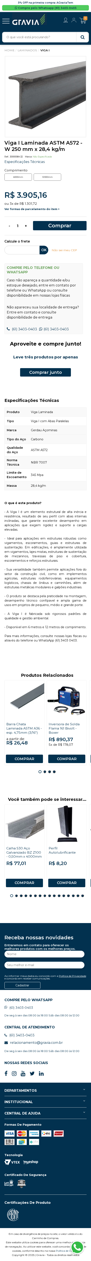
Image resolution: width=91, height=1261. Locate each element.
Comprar (59, 225)
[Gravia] (29, 18)
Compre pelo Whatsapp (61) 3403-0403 (46, 7)
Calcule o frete (17, 241)
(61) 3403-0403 (24, 329)
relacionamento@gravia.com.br (36, 1043)
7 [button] (40, 895)
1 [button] (40, 771)
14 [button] (73, 895)
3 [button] (49, 771)
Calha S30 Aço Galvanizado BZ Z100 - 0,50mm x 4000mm (24, 852)
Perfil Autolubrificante (62, 850)
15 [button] (77, 895)
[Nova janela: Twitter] (32, 1073)
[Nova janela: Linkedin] (41, 1073)
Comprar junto (45, 372)
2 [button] (44, 771)
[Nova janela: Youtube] (23, 1073)
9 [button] (49, 895)
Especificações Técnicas (24, 162)
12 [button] (63, 895)
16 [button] (82, 895)
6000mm (18, 177)
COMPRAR (24, 759)
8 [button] (44, 895)
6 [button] (35, 895)
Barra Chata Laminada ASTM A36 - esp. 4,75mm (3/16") (24, 728)
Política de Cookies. (67, 1250)
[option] (45, 97)
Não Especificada (42, 156)
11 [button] (59, 895)
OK (44, 250)
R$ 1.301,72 (28, 204)
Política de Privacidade (72, 976)
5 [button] (30, 895)
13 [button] (68, 895)
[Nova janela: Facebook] (6, 1073)
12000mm (47, 177)
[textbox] (45, 37)
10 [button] (54, 895)
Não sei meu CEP (64, 250)
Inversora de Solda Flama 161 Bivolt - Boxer (64, 728)
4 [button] (54, 771)
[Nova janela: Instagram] (14, 1073)
